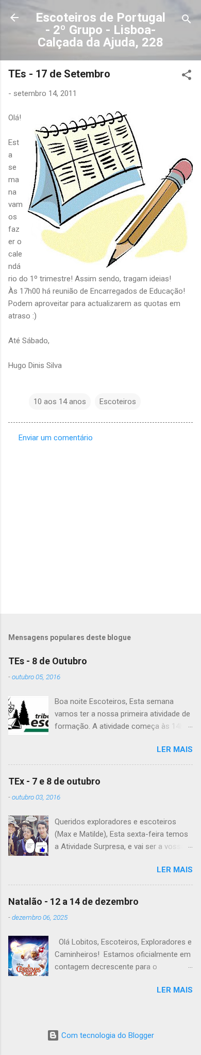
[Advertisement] (100, 525)
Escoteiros (117, 401)
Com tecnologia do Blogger (106, 1035)
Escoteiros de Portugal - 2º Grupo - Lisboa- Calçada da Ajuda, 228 (100, 30)
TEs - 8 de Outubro (47, 661)
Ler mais (175, 749)
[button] (186, 77)
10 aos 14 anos (60, 401)
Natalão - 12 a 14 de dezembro (73, 901)
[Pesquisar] (186, 21)
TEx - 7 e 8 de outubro (54, 781)
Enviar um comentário (56, 437)
